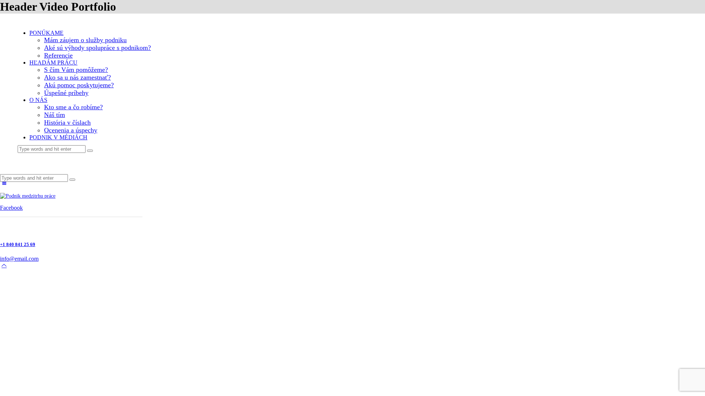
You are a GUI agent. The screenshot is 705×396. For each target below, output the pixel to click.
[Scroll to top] (4, 265)
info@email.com (19, 259)
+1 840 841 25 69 (17, 244)
